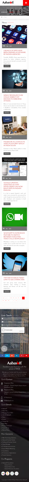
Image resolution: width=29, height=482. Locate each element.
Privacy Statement (7, 425)
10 (5, 300)
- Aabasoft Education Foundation (11, 468)
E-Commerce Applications (9, 453)
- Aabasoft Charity (8, 465)
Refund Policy (6, 430)
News (3, 417)
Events (4, 419)
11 (8, 300)
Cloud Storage (6, 444)
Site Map (4, 423)
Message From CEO (7, 413)
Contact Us (5, 421)
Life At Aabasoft (6, 415)
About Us (4, 410)
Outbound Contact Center (9, 442)
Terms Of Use (5, 428)
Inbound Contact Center (8, 440)
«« (3, 298)
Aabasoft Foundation (8, 463)
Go (4, 348)
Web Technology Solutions (9, 438)
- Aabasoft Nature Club (9, 466)
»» (16, 300)
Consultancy (5, 451)
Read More (7, 66)
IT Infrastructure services (8, 446)
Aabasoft (4, 408)
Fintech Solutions (6, 455)
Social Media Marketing (8, 448)
